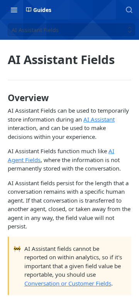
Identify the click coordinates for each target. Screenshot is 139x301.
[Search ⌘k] (129, 9)
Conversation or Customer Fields (67, 283)
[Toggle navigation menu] (14, 9)
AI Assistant (99, 119)
